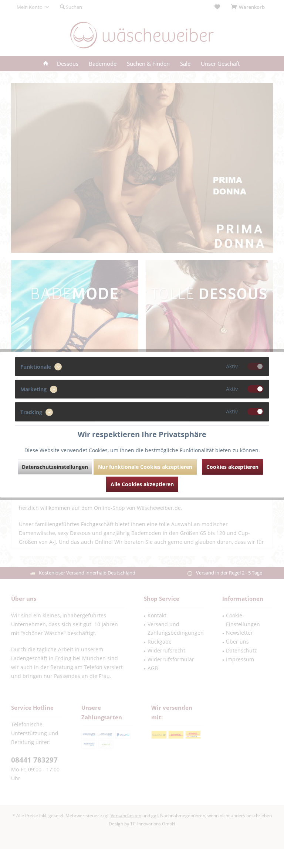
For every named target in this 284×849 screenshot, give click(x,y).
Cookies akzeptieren (232, 466)
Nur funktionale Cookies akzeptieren (145, 466)
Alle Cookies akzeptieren (142, 483)
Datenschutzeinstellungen (55, 466)
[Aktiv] (255, 366)
